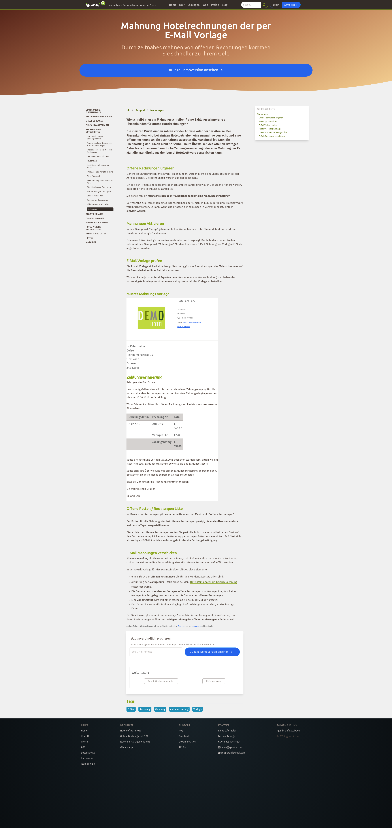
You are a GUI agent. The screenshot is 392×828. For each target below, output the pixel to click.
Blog (225, 5)
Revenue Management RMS (135, 741)
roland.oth (196, 626)
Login (276, 4)
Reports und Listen (96, 233)
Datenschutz (88, 752)
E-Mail (131, 709)
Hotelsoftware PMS (130, 730)
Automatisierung (179, 709)
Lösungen (193, 5)
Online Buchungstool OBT (134, 736)
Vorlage (197, 709)
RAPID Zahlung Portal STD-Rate (100, 172)
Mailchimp (91, 242)
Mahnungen (262, 114)
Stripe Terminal (93, 176)
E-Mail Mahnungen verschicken (272, 136)
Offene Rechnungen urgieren (271, 118)
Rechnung (144, 709)
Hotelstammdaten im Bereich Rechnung (213, 582)
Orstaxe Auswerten (95, 196)
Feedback (184, 736)
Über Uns (86, 736)
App (205, 5)
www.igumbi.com (183, 327)
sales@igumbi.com (231, 747)
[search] (264, 5)
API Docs (183, 747)
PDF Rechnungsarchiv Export (99, 191)
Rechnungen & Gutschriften (93, 130)
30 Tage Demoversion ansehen (193, 70)
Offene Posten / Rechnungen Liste (273, 132)
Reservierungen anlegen (99, 116)
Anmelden (290, 4)
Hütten (89, 238)
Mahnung (160, 709)
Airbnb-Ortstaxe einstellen (98, 204)
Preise (215, 5)
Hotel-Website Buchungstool (94, 228)
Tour (182, 5)
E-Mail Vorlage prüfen (268, 125)
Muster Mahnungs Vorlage (270, 129)
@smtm (181, 626)
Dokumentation (187, 741)
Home (172, 5)
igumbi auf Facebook (288, 730)
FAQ (181, 730)
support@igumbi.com (233, 752)
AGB (83, 747)
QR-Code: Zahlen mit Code (98, 157)
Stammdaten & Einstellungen (93, 111)
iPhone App (126, 747)
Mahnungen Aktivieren (268, 121)
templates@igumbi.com (192, 322)
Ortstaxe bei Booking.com (97, 200)
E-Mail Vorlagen (94, 121)
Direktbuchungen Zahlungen (99, 187)
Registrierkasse (94, 214)
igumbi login (88, 763)
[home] (96, 4)
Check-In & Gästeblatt (97, 125)
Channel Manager (95, 218)
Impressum (87, 758)
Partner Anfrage (226, 736)
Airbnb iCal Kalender (97, 222)
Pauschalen (92, 161)
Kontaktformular (227, 730)
